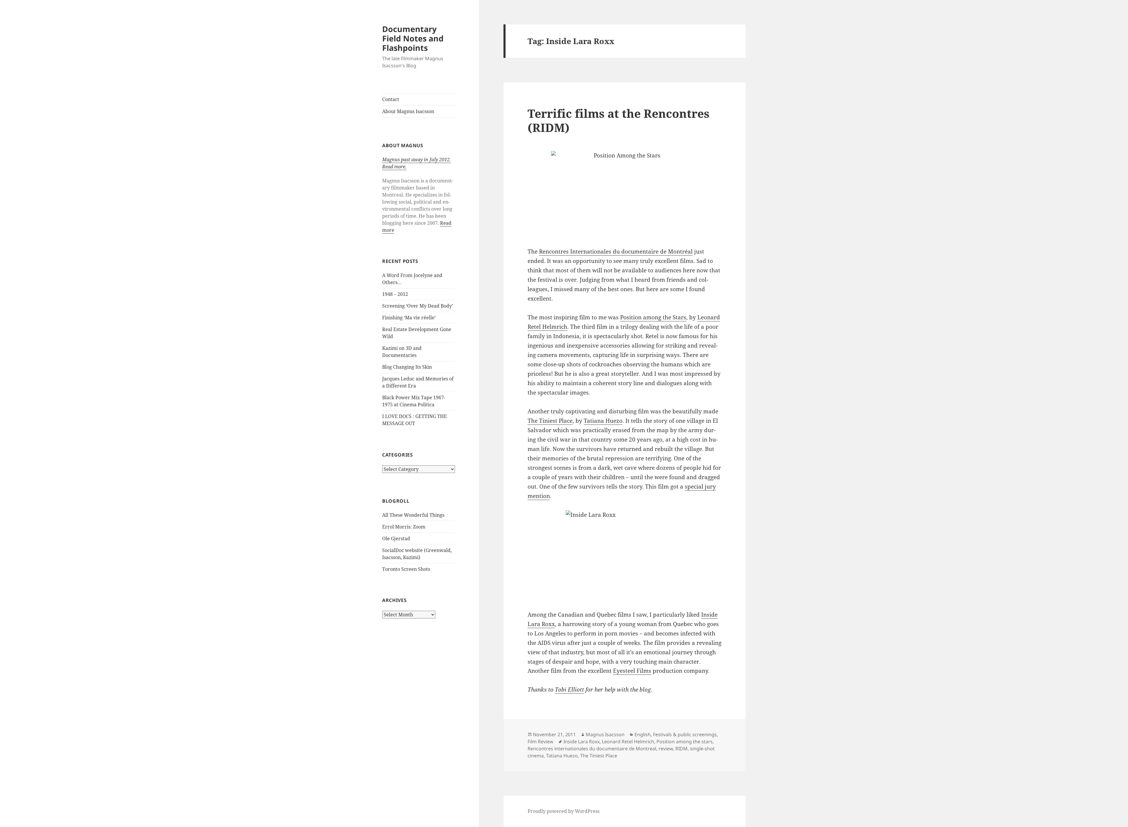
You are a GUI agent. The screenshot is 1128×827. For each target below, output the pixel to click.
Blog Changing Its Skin (407, 367)
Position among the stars (685, 741)
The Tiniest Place (550, 421)
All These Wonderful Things (413, 515)
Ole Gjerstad (396, 538)
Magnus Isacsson (605, 734)
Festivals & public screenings (685, 734)
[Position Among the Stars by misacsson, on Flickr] (624, 194)
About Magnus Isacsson (408, 111)
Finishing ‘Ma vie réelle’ (409, 317)
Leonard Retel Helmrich (628, 741)
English (642, 734)
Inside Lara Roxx (581, 741)
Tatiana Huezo (603, 421)
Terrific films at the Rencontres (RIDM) (618, 120)
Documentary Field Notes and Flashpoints (413, 38)
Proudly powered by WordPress (564, 811)
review (666, 748)
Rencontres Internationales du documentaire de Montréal (616, 251)
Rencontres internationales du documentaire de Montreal (592, 748)
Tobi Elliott (569, 689)
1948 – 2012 (395, 294)
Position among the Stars (653, 317)
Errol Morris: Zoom (403, 527)
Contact (390, 99)
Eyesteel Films (632, 671)
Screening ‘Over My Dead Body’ (417, 306)
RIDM (681, 748)
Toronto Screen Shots (406, 569)
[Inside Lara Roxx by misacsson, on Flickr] (624, 555)
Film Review (540, 741)
